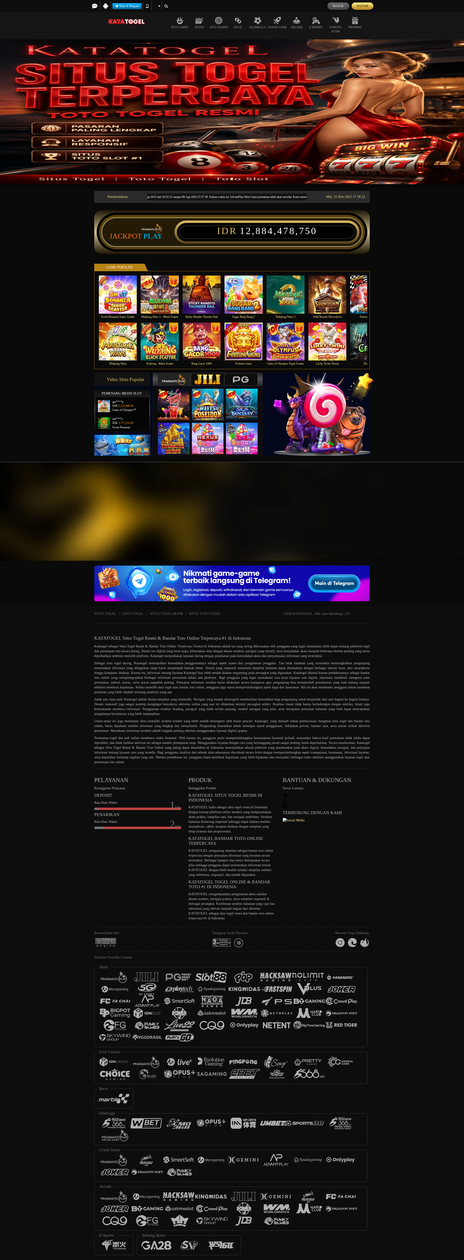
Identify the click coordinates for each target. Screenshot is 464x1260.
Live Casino (219, 27)
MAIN (120, 294)
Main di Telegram (129, 6)
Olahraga (257, 27)
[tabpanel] (232, 111)
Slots (199, 27)
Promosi (355, 27)
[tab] (174, 379)
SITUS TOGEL (105, 614)
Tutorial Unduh (421, 522)
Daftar (362, 6)
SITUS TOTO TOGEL (205, 614)
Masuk (338, 6)
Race (238, 27)
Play (152, 236)
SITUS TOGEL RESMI (166, 614)
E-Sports (316, 27)
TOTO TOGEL (133, 614)
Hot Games (179, 27)
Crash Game (277, 27)
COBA (176, 400)
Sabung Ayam (335, 29)
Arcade (296, 27)
